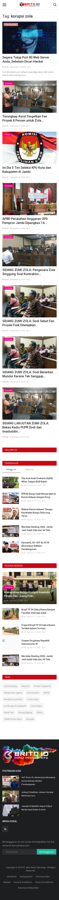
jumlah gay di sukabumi (15, 705)
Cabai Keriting (10, 686)
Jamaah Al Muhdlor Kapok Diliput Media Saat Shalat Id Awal (36, 808)
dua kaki (30, 719)
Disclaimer (12, 876)
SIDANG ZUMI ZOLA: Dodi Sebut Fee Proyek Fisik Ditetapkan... (28, 323)
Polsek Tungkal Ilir (42, 686)
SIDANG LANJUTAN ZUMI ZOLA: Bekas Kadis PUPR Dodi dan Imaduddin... (25, 427)
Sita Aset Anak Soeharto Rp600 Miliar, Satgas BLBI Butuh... (37, 480)
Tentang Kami (26, 876)
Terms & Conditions (23, 882)
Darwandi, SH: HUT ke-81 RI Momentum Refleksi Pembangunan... (35, 545)
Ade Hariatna (33, 692)
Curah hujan (32, 699)
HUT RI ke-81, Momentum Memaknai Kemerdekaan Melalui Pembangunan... (38, 781)
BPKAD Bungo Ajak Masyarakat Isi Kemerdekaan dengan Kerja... (38, 495)
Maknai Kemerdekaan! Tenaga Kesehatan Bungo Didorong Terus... (36, 512)
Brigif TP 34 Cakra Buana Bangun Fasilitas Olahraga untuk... (38, 611)
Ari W (23, 485)
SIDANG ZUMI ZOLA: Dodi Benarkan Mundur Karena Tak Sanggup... (27, 374)
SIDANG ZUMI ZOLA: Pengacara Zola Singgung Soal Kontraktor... (28, 272)
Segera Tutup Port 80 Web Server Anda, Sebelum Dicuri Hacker (25, 59)
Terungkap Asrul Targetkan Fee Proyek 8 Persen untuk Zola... (24, 118)
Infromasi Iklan (43, 876)
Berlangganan (46, 851)
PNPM (46, 692)
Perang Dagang (25, 712)
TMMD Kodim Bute (13, 719)
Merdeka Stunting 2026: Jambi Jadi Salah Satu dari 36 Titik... (37, 528)
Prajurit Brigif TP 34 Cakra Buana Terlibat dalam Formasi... (38, 627)
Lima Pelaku (36, 705)
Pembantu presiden (13, 699)
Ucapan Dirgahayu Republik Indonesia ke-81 (35, 642)
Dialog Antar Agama (13, 692)
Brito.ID (5, 67)
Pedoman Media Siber (28, 887)
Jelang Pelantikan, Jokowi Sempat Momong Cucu (37, 794)
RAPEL (40, 712)
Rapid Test (9, 712)
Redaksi (7, 882)
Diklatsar (25, 686)
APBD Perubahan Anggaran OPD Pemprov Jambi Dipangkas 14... (25, 221)
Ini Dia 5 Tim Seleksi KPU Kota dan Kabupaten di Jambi (26, 170)
